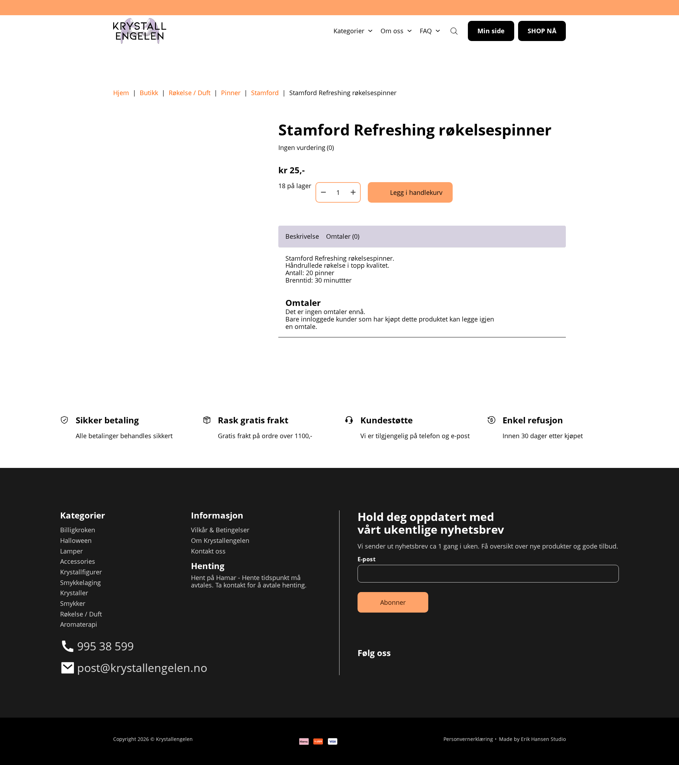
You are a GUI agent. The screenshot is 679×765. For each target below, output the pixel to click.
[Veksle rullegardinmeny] (370, 30)
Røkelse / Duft (189, 93)
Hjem (121, 93)
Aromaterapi (78, 624)
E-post (367, 559)
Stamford (265, 93)
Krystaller (74, 593)
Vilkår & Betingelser (220, 530)
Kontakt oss (208, 551)
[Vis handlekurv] (650, 736)
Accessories (77, 561)
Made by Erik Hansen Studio (532, 739)
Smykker (72, 603)
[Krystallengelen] (139, 31)
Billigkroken (77, 530)
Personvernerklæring (468, 739)
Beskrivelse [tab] (302, 236)
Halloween (76, 540)
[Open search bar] (454, 31)
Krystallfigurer (81, 572)
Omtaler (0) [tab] (342, 236)
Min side (491, 31)
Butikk (149, 93)
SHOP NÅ (542, 31)
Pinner (230, 93)
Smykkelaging (80, 582)
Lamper (71, 551)
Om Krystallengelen (220, 540)
